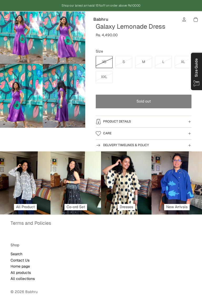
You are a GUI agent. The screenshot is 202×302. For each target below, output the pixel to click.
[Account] (184, 19)
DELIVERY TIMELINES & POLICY (126, 145)
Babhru (31, 291)
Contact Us (20, 260)
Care (107, 133)
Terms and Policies (31, 223)
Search (16, 254)
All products (21, 272)
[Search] (17, 19)
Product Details (117, 121)
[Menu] (6, 19)
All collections (23, 278)
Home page (20, 266)
